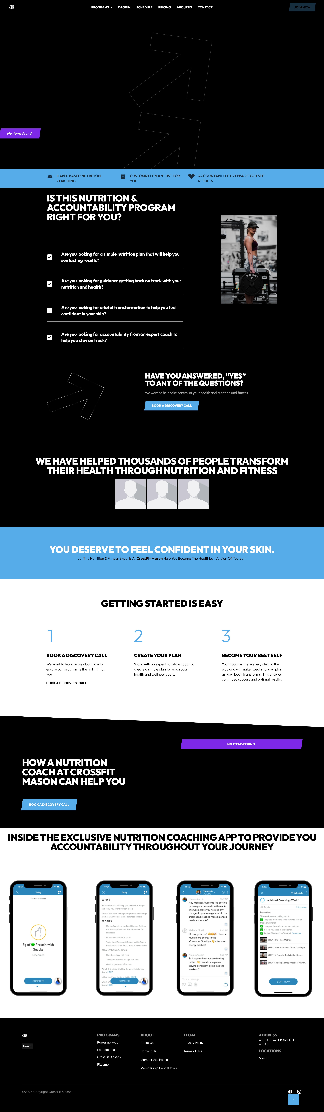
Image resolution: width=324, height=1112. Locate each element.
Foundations (106, 1050)
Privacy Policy (194, 1043)
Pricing (164, 7)
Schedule (144, 7)
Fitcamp (103, 1064)
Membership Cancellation (158, 1068)
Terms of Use (193, 1051)
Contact (205, 7)
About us (184, 7)
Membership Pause (154, 1060)
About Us (146, 1043)
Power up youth (108, 1042)
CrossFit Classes (109, 1057)
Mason (263, 1058)
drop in (124, 7)
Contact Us (148, 1051)
